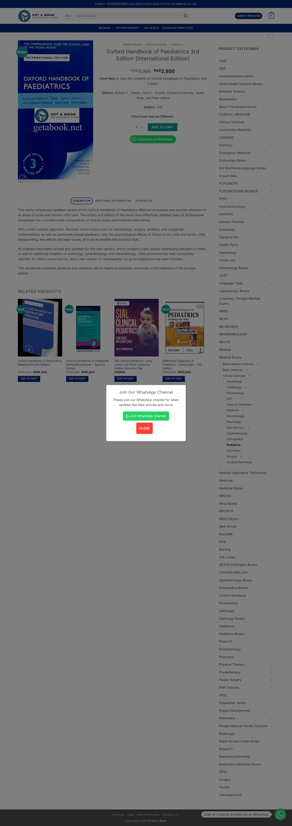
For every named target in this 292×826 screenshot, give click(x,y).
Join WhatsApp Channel (147, 416)
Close (144, 428)
